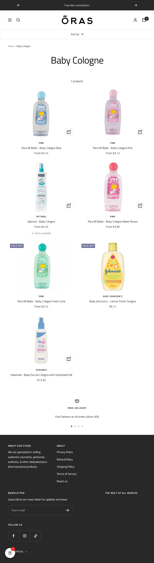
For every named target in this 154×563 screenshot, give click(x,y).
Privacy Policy (65, 452)
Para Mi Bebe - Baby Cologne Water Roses (113, 221)
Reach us (62, 481)
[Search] (18, 20)
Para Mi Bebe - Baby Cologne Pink (113, 148)
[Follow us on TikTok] (35, 535)
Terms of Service (66, 474)
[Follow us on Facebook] (13, 535)
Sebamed (41, 369)
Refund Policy (65, 459)
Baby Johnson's (113, 296)
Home (11, 46)
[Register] (67, 510)
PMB (41, 143)
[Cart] (144, 20)
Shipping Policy (65, 466)
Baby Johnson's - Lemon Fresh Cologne (112, 301)
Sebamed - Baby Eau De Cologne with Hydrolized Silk (41, 375)
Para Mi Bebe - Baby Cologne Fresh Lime (41, 301)
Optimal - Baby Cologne (41, 221)
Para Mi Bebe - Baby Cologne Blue (41, 148)
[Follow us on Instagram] (24, 535)
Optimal (41, 216)
